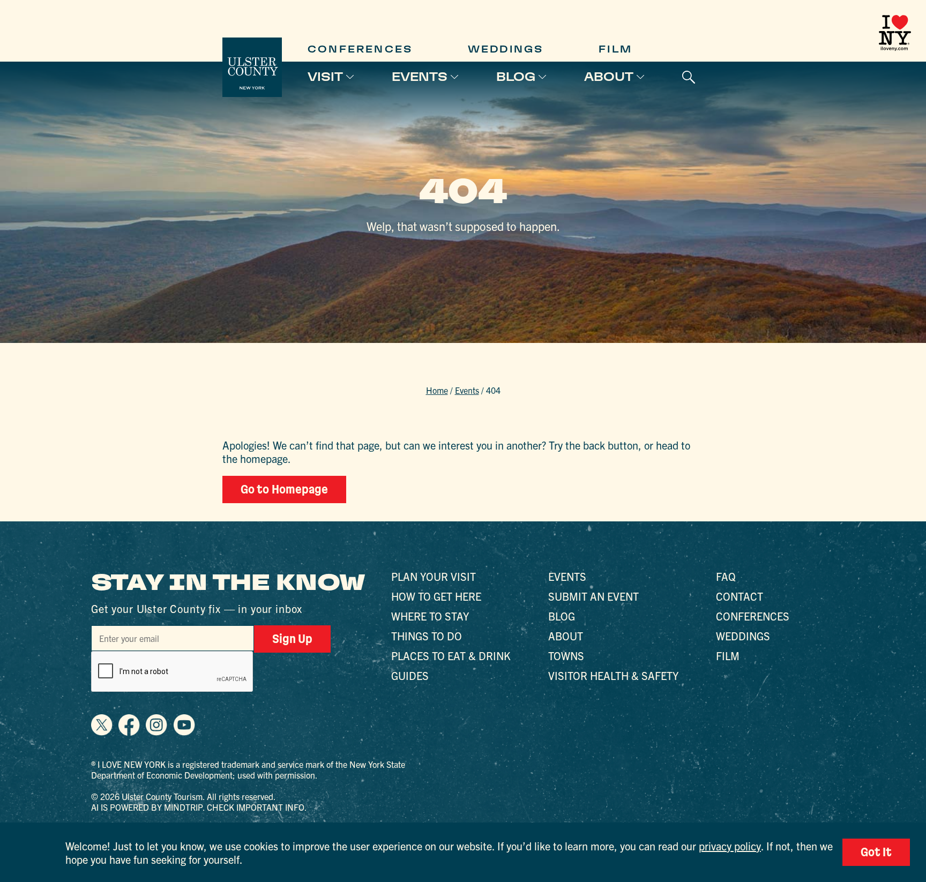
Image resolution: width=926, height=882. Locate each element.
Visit (325, 76)
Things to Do (426, 635)
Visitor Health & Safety (613, 675)
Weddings (506, 49)
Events (419, 76)
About (608, 76)
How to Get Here (436, 596)
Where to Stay (430, 616)
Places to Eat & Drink (451, 655)
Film (615, 49)
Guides (410, 675)
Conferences (360, 49)
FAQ (726, 576)
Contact (739, 596)
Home (437, 390)
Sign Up (292, 638)
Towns (566, 655)
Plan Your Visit (433, 576)
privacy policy (730, 846)
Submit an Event (593, 596)
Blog (515, 76)
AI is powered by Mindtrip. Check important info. (199, 807)
